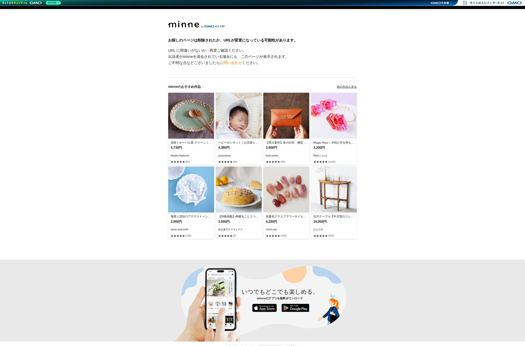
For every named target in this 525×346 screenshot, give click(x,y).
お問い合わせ (231, 63)
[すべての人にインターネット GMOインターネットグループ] (496, 3)
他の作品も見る (347, 86)
